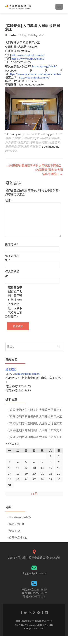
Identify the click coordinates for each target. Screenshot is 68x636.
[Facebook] (21, 612)
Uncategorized (18, 517)
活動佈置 (23, 142)
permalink (11, 150)
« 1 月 (34, 493)
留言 (9, 200)
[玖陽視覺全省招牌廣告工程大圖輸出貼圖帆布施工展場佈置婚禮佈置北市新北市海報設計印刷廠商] (18, 6)
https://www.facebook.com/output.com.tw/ (35, 74)
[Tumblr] (42, 612)
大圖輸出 (17, 138)
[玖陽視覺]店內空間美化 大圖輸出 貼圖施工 (35, 409)
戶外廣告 (10, 142)
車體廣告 (10, 146)
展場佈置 (14, 524)
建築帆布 (29, 138)
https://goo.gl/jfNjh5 (44, 66)
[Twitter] (25, 612)
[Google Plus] (34, 612)
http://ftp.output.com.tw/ (34, 77)
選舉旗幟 (23, 146)
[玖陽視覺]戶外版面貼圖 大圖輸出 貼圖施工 (35, 437)
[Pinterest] (38, 612)
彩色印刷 (41, 138)
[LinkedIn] (30, 612)
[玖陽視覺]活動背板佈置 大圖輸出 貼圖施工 (35, 416)
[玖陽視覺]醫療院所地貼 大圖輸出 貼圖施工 (33, 165)
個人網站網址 (12, 273)
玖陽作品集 (16, 537)
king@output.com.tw (27, 373)
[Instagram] (46, 612)
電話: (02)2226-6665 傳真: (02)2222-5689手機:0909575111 (34, 593)
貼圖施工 (54, 142)
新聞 (37, 134)
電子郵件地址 (12, 258)
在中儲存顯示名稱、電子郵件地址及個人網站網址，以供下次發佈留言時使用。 (15, 302)
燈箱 (44, 142)
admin (41, 35)
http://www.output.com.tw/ (28, 55)
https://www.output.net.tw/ (28, 58)
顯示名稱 (11, 244)
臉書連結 (11, 369)
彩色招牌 (54, 138)
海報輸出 (35, 142)
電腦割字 (35, 146)
